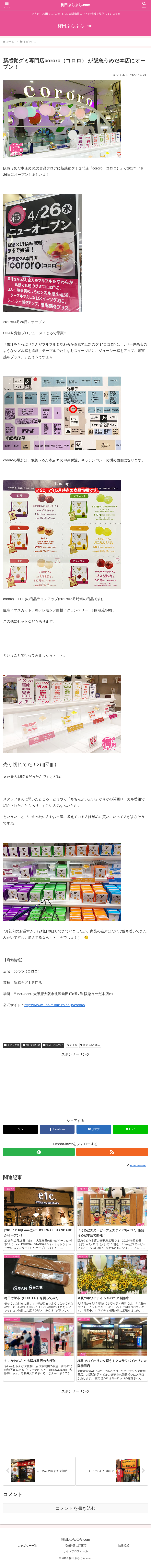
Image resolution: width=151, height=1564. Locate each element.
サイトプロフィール (75, 1551)
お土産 (73, 1045)
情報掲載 (123, 1545)
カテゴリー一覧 (27, 1545)
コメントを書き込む (75, 1508)
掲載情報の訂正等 (75, 1545)
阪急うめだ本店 (91, 1045)
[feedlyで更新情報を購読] (39, 1152)
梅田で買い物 (33, 1045)
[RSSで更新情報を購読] (112, 1152)
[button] (139, 915)
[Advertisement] (75, 1085)
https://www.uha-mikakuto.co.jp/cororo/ (54, 1005)
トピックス (13, 1045)
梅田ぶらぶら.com (75, 5)
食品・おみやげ (54, 1045)
